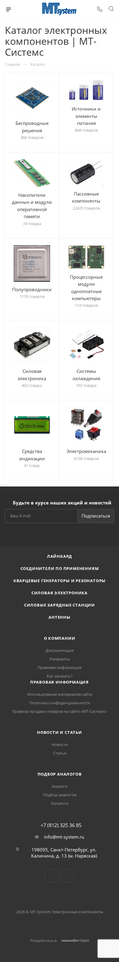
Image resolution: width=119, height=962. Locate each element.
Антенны (59, 617)
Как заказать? (60, 676)
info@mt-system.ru (64, 837)
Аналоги (59, 786)
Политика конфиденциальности (59, 703)
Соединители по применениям (59, 568)
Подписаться (95, 516)
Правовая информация (59, 667)
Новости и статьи (59, 732)
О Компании (59, 638)
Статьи (59, 753)
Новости (60, 744)
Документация (59, 650)
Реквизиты (59, 659)
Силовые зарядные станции (59, 605)
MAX (67, 875)
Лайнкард (59, 556)
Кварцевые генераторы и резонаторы (59, 580)
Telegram (51, 875)
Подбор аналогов (60, 774)
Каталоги (59, 803)
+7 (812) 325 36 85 (61, 825)
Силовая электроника (59, 593)
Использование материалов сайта (59, 694)
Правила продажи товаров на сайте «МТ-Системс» (59, 711)
